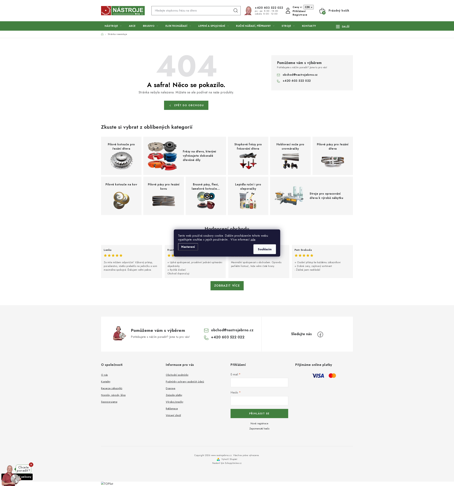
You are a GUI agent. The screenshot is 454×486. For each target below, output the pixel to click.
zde (253, 240)
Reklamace (172, 408)
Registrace (300, 14)
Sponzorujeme (109, 402)
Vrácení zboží (173, 415)
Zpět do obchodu (189, 105)
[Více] (343, 26)
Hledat (236, 10)
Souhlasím (265, 249)
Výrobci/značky (174, 402)
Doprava (170, 388)
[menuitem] (113, 26)
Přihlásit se (259, 413)
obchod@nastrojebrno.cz (300, 75)
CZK (308, 7)
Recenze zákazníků (111, 388)
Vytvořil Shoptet (229, 459)
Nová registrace (259, 423)
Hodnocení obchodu (227, 228)
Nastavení (188, 247)
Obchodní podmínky (177, 375)
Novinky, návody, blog (113, 395)
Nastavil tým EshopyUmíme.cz (227, 463)
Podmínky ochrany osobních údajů (185, 381)
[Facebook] (320, 334)
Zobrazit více (227, 286)
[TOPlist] (107, 484)
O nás (104, 375)
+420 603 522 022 (269, 8)
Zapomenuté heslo (259, 428)
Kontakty (105, 381)
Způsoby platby (174, 395)
